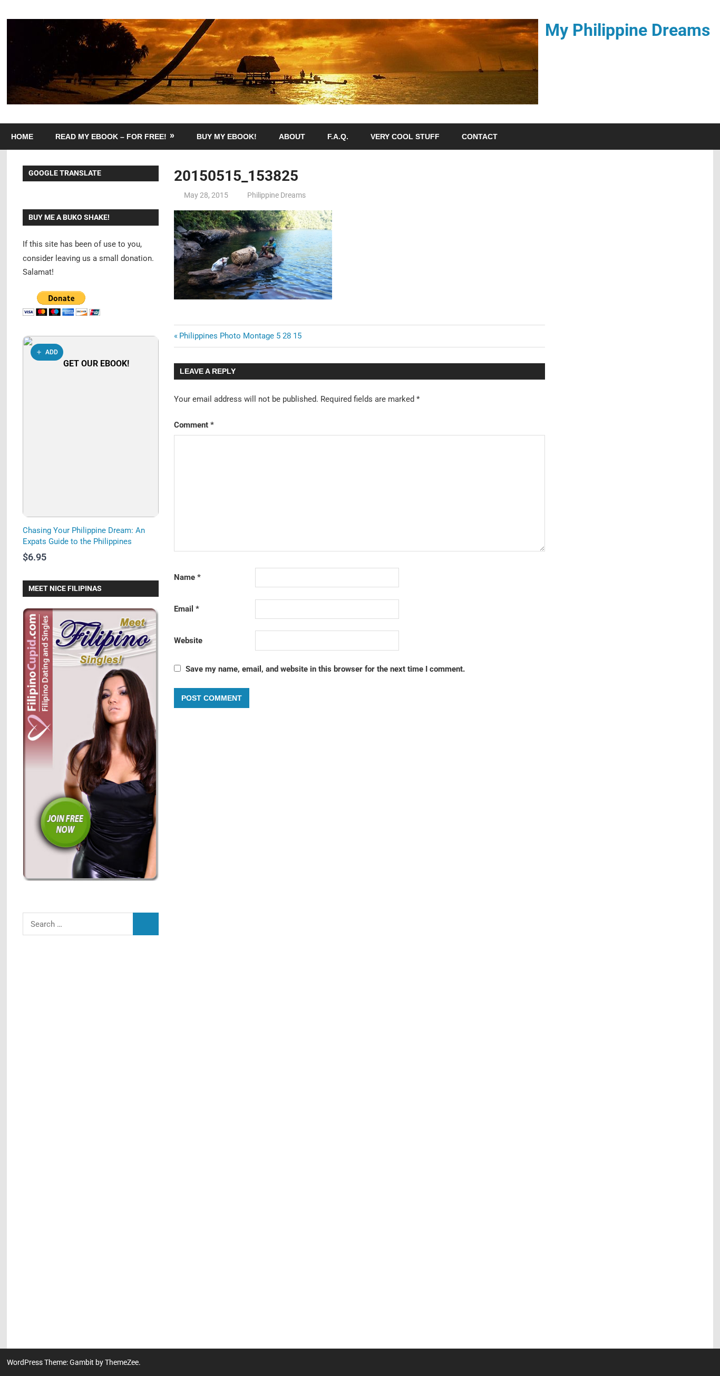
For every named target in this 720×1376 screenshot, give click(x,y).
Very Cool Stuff (405, 136)
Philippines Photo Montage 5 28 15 (240, 336)
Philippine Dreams (276, 195)
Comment (194, 425)
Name (187, 577)
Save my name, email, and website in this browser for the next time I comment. (325, 669)
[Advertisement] (91, 1149)
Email (186, 609)
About (292, 136)
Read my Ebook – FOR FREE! (111, 136)
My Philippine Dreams (627, 30)
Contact (480, 136)
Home (22, 136)
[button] (47, 352)
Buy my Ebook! (227, 136)
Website (188, 640)
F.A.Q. (337, 136)
